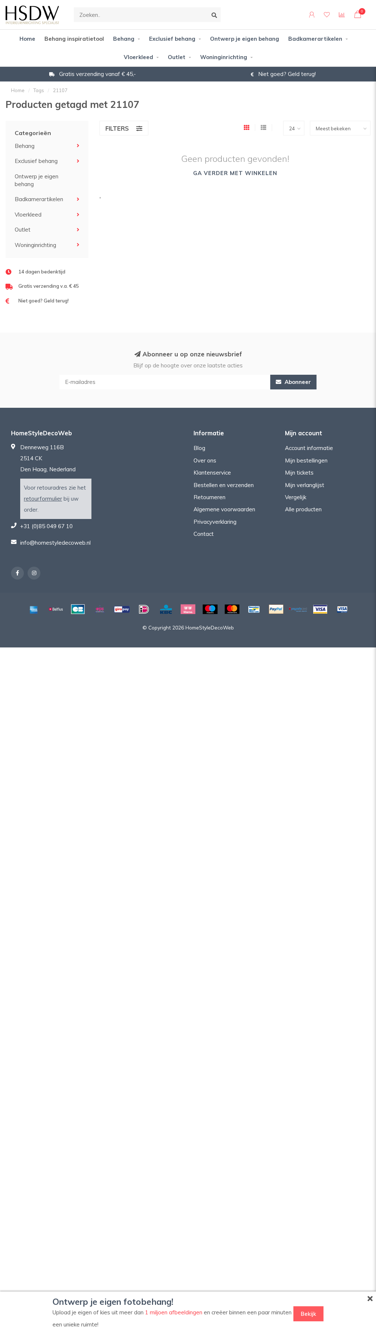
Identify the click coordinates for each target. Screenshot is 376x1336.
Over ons (205, 460)
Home (27, 38)
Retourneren (209, 497)
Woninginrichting (223, 57)
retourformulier (43, 498)
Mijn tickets (299, 472)
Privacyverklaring (215, 521)
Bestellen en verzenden (224, 485)
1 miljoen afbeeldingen (173, 1312)
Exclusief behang (172, 38)
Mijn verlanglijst (304, 485)
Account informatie (309, 447)
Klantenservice (212, 472)
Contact (204, 533)
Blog (199, 447)
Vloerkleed (138, 57)
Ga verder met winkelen (235, 173)
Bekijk (308, 1313)
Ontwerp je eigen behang (244, 38)
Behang (123, 38)
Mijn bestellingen (306, 460)
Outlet (176, 57)
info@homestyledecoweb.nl (55, 542)
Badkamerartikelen (315, 38)
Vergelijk (295, 497)
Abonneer (297, 381)
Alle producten (303, 509)
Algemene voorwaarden (224, 509)
